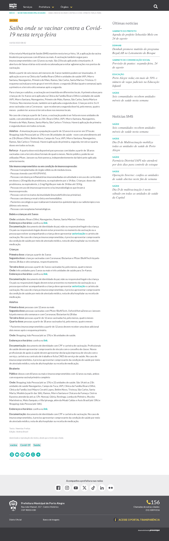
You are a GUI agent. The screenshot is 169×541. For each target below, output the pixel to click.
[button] (155, 6)
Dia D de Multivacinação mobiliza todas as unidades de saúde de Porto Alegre (134, 146)
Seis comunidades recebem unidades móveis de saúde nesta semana (133, 98)
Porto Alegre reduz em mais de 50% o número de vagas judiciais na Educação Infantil (135, 82)
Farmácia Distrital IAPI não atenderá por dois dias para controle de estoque (135, 162)
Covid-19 (25, 445)
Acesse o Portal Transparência (139, 520)
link (46, 222)
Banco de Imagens (51, 519)
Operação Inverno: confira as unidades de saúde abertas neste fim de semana (135, 177)
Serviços (27, 6)
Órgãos (65, 6)
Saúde (13, 20)
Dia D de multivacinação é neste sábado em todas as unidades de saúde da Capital (135, 193)
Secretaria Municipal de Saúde (32, 13)
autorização (78, 233)
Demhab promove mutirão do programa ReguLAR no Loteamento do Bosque (135, 51)
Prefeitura (44, 6)
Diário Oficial (15, 519)
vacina (13, 445)
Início (12, 13)
